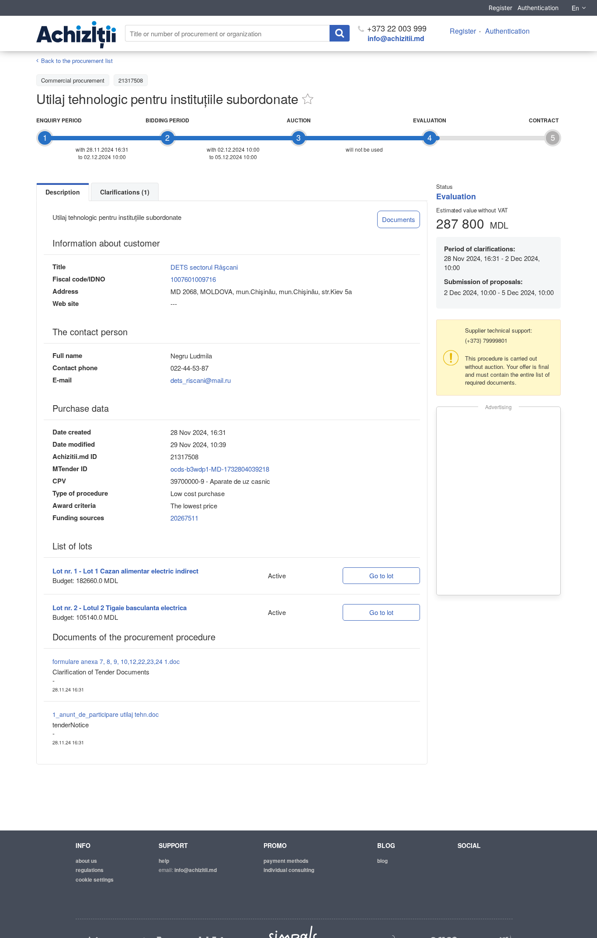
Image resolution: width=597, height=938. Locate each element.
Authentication (538, 7)
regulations (90, 870)
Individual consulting (289, 870)
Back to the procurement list (77, 60)
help (164, 861)
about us (86, 861)
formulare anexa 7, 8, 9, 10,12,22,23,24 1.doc (116, 661)
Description (62, 192)
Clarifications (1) (124, 192)
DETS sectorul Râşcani (204, 266)
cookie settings (95, 879)
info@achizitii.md (396, 38)
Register (500, 7)
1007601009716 (193, 279)
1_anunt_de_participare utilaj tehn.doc (105, 714)
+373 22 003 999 (396, 28)
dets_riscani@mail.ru (200, 380)
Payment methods (286, 861)
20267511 (184, 517)
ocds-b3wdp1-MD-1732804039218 (219, 468)
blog (382, 861)
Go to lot (381, 575)
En (575, 7)
